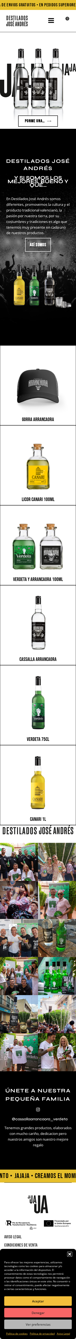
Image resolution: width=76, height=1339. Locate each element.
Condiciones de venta (21, 1245)
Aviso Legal (63, 1333)
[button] (70, 1254)
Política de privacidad (42, 1333)
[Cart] (64, 21)
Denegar (38, 1313)
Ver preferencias (38, 1324)
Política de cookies (17, 1333)
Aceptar (38, 1301)
